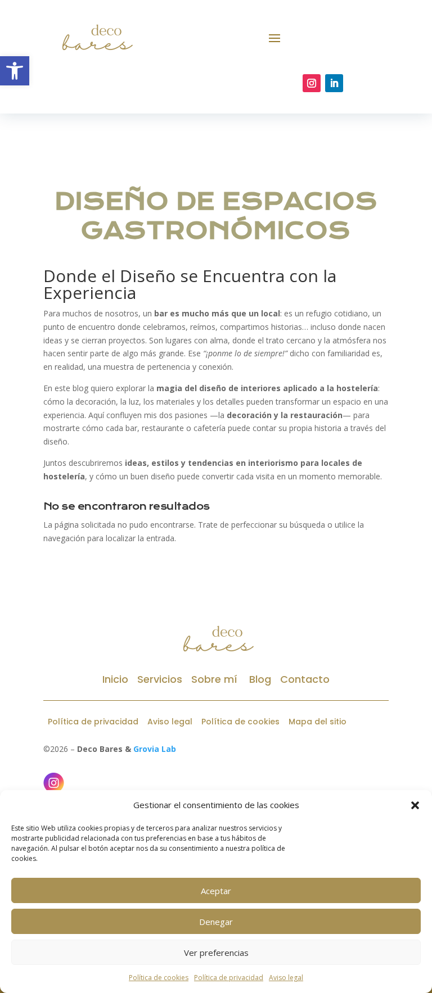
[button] (415, 805)
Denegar (216, 921)
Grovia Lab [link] (154, 748)
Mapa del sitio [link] (317, 721)
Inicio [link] (115, 679)
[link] (14, 70)
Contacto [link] (305, 679)
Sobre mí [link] (214, 679)
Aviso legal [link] (286, 977)
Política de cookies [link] (158, 977)
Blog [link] (258, 679)
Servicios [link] (159, 679)
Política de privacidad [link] (228, 977)
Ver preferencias (216, 952)
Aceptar (216, 890)
